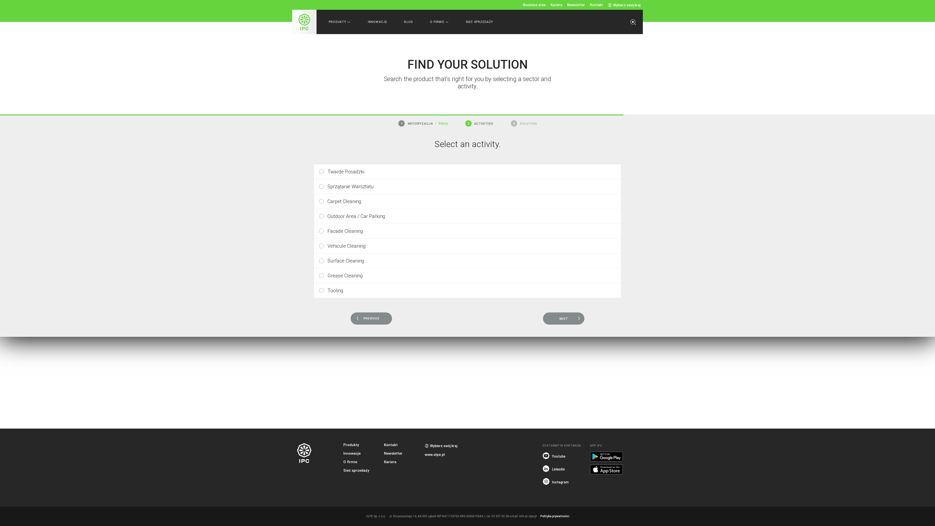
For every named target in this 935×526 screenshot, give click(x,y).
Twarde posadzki (345, 171)
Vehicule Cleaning (346, 246)
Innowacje (377, 22)
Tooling (335, 290)
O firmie (350, 462)
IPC (304, 22)
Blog (408, 22)
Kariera (556, 5)
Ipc (304, 453)
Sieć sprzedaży (479, 22)
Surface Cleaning (345, 260)
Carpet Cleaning (344, 201)
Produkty (351, 445)
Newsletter (576, 5)
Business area (534, 5)
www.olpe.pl (435, 454)
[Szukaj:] (634, 22)
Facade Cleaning (345, 231)
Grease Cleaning (345, 275)
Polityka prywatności (554, 516)
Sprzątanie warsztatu (350, 186)
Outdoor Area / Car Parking (356, 216)
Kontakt (596, 5)
